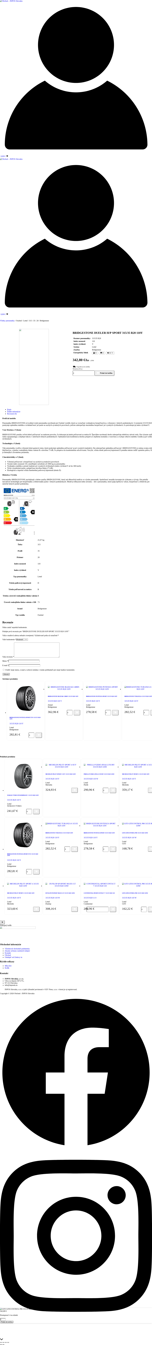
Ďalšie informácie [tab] (13, 412)
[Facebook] (76, 1148)
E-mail (5, 665)
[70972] (36, 811)
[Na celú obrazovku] (3, 1342)
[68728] (39, 735)
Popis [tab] (9, 409)
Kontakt (8, 953)
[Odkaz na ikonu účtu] (76, 153)
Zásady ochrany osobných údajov (17, 951)
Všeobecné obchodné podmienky (17, 949)
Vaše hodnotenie (9, 639)
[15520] (113, 790)
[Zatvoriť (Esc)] (8, 1342)
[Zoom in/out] (1, 1342)
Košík (7, 968)
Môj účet (8, 966)
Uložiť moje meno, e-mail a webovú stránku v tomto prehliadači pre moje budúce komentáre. (40, 670)
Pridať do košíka (6, 1322)
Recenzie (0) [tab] (12, 414)
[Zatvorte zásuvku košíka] (2, 922)
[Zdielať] (6, 1342)
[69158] (74, 790)
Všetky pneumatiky (7, 321)
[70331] (74, 849)
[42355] (115, 712)
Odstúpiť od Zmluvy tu (13, 957)
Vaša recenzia (8, 657)
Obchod (8, 955)
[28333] (77, 712)
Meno (5, 661)
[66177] (36, 909)
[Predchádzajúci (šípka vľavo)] (1, 1344)
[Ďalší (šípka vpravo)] (3, 1344)
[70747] (113, 909)
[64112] (74, 909)
